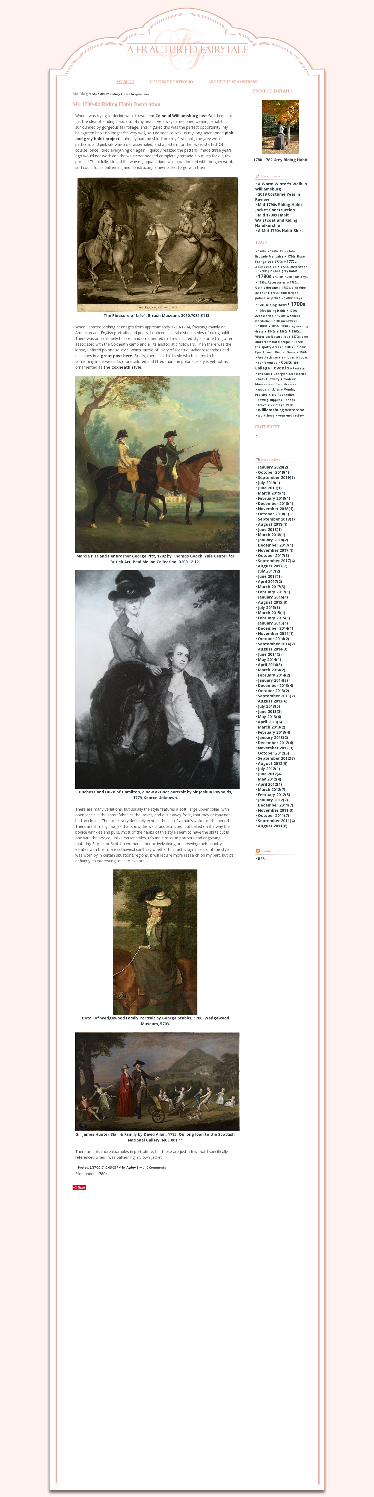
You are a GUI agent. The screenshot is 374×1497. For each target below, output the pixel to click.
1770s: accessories (276, 264)
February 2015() (274, 617)
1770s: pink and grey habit (277, 271)
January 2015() (273, 623)
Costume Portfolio (171, 82)
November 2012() (276, 747)
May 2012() (269, 779)
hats (261, 379)
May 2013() (269, 716)
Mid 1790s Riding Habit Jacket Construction (278, 207)
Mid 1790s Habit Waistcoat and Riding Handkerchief (276, 220)
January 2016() (273, 597)
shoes (290, 400)
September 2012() (276, 758)
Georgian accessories (290, 374)
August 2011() (272, 825)
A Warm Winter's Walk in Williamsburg (281, 186)
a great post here (114, 355)
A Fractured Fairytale (187, 49)
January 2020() (273, 467)
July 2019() (269, 482)
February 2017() (274, 591)
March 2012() (271, 789)
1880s (289, 347)
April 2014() (270, 664)
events (281, 368)
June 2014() (270, 654)
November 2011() (276, 810)
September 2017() (276, 560)
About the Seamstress (232, 82)
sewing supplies (270, 400)
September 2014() (276, 643)
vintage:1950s (283, 405)
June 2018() (270, 529)
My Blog (125, 82)
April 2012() (270, 784)
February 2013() (274, 732)
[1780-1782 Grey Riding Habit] (280, 100)
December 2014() (275, 628)
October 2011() (273, 815)
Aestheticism (268, 357)
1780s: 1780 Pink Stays (291, 277)
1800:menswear (285, 321)
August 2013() (272, 701)
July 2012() (269, 768)
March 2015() (271, 612)
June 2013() (270, 711)
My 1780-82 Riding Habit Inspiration (116, 104)
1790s (297, 304)
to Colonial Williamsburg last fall (182, 115)
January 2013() (273, 737)
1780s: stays (293, 298)
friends (264, 374)
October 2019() (273, 472)
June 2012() (270, 773)
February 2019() (274, 498)
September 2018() (276, 519)
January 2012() (273, 799)
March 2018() (271, 534)
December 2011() (275, 805)
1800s (262, 326)
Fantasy (299, 368)
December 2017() (275, 545)
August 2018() (272, 524)
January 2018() (273, 539)
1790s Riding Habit (271, 311)
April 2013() (270, 721)
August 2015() (272, 602)
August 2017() (272, 565)
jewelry (274, 379)
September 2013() (276, 695)
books (303, 357)
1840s (271, 331)
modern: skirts (269, 389)
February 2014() (274, 675)
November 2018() (276, 508)
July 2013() (269, 706)
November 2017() (276, 550)
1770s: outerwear (293, 267)
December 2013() (275, 685)
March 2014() (271, 669)
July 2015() (269, 607)
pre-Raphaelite (282, 395)
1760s (262, 251)
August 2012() (272, 763)
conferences (267, 363)
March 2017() (271, 586)
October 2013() (273, 690)
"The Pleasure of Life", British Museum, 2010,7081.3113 (155, 315)
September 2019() (276, 477)
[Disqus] (155, 1260)
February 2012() (274, 794)
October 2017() (273, 555)
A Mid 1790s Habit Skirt (280, 230)
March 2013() (271, 727)
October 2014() (273, 638)
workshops (266, 415)
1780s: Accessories (272, 282)
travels (263, 405)
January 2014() (273, 680)
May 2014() (269, 659)
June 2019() (270, 487)
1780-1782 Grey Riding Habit (280, 159)
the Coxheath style (122, 367)
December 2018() (275, 503)
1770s (279, 262)
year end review (291, 415)
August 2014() (272, 649)
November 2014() (276, 633)
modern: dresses (283, 384)
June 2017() (270, 576)
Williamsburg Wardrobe (281, 409)
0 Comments (156, 1167)
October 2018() (273, 513)
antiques (288, 357)
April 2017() (270, 581)
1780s (102, 1173)
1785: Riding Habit (272, 305)
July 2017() (269, 571)
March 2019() (271, 493)
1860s (284, 331)
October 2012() (273, 753)
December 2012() (275, 742)
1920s (303, 352)
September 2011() (276, 820)
